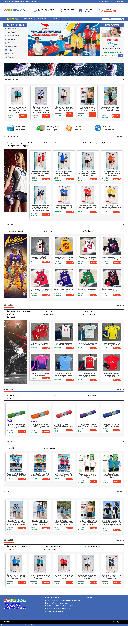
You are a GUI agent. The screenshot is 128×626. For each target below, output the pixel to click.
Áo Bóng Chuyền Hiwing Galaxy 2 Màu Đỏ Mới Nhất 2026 (87, 207)
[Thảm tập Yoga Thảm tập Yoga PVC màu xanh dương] (111, 413)
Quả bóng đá (11, 317)
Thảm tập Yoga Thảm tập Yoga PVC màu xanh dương (111, 425)
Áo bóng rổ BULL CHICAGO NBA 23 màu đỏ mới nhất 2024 (40, 290)
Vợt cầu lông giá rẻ (51, 549)
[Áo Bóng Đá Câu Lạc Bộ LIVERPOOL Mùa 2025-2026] (40, 332)
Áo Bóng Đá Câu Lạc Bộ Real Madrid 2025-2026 (88, 344)
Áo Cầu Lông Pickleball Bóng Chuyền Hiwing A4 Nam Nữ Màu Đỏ (64, 576)
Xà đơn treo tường (90, 395)
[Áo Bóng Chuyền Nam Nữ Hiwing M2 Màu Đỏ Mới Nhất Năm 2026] (40, 161)
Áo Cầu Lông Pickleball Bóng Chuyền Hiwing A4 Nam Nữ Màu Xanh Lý (40, 576)
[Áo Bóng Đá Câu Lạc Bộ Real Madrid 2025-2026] (88, 332)
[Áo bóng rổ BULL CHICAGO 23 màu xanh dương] (64, 278)
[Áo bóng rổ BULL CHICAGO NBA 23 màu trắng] (88, 246)
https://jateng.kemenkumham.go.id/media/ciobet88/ (17, 625)
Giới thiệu (28, 19)
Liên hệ (55, 19)
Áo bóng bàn (11, 448)
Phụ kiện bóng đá (90, 314)
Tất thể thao (11, 549)
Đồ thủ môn (10, 314)
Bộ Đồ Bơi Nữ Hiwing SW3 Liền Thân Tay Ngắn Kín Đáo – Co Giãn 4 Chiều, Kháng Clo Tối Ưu (87, 109)
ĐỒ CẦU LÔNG (9, 540)
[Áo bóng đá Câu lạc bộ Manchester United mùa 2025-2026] (112, 362)
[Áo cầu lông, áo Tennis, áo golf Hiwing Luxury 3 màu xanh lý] (111, 463)
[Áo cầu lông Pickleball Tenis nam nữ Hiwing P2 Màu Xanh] (16, 463)
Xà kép (9, 398)
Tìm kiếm (122, 19)
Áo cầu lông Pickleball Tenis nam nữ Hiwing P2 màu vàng (40, 475)
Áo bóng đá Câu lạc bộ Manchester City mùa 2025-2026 (64, 375)
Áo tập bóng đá (89, 311)
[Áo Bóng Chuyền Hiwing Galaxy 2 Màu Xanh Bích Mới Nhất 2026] (64, 194)
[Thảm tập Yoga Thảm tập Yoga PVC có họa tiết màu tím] (88, 413)
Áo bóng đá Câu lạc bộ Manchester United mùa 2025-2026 (112, 375)
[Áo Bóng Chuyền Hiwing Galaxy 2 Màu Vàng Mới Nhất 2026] (112, 194)
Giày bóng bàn (50, 448)
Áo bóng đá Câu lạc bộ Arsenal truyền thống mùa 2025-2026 (87, 375)
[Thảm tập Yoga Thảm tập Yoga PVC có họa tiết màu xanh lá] (16, 413)
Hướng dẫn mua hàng (106, 1)
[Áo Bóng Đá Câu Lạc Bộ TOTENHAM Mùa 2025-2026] (64, 332)
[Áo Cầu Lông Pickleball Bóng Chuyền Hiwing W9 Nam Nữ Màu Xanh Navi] (111, 564)
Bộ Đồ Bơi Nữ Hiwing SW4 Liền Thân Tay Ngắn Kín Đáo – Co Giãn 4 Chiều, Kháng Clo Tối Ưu (111, 523)
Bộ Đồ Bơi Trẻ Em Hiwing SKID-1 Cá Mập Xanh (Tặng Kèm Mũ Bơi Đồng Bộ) (64, 522)
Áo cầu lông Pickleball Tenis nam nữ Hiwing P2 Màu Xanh (16, 475)
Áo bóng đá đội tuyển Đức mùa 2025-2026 (40, 374)
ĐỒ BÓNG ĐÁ (9, 305)
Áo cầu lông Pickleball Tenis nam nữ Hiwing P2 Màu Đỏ (64, 475)
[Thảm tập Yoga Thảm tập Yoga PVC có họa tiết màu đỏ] (64, 413)
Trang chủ (13, 19)
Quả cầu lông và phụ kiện (92, 546)
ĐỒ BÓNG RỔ (9, 225)
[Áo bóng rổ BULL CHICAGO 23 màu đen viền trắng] (112, 246)
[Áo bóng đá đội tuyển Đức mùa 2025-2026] (40, 362)
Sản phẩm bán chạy (12, 80)
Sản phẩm (42, 19)
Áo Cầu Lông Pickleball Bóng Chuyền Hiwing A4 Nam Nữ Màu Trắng (87, 576)
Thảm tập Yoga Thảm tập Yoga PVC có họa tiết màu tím (88, 425)
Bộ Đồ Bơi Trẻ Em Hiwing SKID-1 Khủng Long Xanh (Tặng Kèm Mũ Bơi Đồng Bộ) (40, 522)
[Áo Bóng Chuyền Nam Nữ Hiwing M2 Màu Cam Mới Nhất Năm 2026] (112, 161)
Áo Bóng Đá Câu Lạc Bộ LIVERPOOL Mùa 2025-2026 (40, 344)
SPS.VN (121, 622)
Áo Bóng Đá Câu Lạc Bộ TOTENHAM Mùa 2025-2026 (64, 344)
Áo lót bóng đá (50, 311)
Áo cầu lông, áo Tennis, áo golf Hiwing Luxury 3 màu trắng (87, 475)
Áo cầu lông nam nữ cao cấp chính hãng (19, 546)
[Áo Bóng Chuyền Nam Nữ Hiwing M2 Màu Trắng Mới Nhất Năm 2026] (41, 96)
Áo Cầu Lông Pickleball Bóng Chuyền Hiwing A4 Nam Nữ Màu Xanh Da (16, 576)
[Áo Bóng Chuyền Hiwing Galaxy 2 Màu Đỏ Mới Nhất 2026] (88, 194)
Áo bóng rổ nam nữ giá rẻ (15, 231)
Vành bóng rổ (89, 231)
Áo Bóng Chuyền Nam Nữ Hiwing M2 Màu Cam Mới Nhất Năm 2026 (111, 173)
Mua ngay (22, 115)
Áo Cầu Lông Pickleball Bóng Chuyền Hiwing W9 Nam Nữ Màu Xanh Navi (111, 576)
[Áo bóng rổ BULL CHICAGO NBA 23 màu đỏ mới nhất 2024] (40, 278)
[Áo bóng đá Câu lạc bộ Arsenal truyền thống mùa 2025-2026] (88, 362)
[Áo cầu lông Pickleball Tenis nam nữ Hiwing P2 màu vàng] (40, 463)
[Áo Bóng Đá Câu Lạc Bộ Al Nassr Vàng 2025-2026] (112, 332)
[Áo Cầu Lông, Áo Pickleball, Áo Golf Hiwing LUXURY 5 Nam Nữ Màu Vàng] (110, 96)
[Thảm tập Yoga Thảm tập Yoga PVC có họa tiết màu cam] (40, 413)
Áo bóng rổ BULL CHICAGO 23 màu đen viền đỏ (111, 290)
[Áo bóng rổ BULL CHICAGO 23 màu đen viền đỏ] (112, 278)
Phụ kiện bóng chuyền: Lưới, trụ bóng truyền (98, 143)
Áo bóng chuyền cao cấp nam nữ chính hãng (21, 143)
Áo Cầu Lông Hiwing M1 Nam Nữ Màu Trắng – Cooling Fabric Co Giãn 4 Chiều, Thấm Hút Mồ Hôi (17, 109)
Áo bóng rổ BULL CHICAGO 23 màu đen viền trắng (111, 258)
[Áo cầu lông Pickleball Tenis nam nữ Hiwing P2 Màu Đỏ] (64, 463)
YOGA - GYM (8, 389)
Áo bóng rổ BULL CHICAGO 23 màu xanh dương (64, 290)
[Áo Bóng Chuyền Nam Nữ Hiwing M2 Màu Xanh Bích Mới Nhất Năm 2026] (64, 161)
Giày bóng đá (50, 314)
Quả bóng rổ (50, 231)
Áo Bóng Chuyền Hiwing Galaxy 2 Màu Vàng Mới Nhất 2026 (111, 207)
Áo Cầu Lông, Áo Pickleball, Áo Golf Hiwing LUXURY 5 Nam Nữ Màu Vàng (110, 108)
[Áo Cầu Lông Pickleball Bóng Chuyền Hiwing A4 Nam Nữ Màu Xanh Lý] (40, 564)
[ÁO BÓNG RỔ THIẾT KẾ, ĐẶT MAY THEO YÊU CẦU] (40, 246)
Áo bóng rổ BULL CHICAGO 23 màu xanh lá (88, 290)
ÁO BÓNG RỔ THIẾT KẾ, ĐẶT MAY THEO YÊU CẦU (40, 258)
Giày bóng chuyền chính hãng (55, 143)
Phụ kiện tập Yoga (12, 395)
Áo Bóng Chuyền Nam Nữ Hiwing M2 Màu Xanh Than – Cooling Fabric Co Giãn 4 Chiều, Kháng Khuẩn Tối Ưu (40, 208)
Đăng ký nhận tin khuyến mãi (112, 53)
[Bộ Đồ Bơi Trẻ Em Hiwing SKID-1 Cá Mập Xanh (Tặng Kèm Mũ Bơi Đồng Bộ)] (64, 510)
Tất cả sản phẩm (10, 57)
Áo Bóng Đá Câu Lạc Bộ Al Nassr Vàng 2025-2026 (111, 344)
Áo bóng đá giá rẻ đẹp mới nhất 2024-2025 (20, 311)
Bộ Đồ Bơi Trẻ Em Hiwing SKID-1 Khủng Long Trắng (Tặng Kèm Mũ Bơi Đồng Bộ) (16, 522)
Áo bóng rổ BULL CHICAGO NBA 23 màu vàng (64, 258)
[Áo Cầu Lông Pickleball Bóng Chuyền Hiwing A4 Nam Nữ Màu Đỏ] (64, 564)
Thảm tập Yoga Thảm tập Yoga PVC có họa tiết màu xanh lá (16, 426)
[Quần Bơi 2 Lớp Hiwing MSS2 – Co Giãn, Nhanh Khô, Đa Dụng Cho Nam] (64, 96)
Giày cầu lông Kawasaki (53, 546)
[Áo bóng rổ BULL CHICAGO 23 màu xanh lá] (88, 278)
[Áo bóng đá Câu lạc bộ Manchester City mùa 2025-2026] (64, 362)
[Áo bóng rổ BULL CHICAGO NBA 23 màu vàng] (64, 246)
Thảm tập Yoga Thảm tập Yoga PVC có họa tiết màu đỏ (64, 425)
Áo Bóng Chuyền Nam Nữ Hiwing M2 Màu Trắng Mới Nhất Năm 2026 (40, 108)
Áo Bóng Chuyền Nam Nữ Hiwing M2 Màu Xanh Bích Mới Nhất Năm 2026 (64, 173)
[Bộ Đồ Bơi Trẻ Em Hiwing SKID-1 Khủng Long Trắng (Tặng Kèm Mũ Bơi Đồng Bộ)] (16, 510)
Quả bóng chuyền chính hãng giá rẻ (18, 146)
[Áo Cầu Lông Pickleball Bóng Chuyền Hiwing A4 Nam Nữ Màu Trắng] (88, 564)
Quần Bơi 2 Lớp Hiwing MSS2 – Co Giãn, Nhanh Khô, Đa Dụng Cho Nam (64, 108)
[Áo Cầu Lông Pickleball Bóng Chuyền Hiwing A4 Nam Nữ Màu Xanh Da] (16, 564)
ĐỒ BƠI (6, 492)
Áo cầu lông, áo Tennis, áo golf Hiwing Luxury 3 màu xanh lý (111, 475)
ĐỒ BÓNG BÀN (9, 442)
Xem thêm (119, 80)
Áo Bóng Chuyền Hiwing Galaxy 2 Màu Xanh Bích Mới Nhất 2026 (64, 207)
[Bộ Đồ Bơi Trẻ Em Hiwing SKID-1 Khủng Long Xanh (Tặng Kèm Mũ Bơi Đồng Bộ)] (40, 510)
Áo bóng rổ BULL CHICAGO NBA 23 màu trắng (88, 258)
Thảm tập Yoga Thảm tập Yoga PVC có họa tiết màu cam (40, 426)
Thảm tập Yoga (51, 395)
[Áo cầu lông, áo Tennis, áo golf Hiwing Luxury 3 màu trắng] (88, 463)
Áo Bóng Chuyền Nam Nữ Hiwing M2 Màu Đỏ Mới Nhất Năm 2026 (40, 173)
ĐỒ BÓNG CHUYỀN (11, 137)
